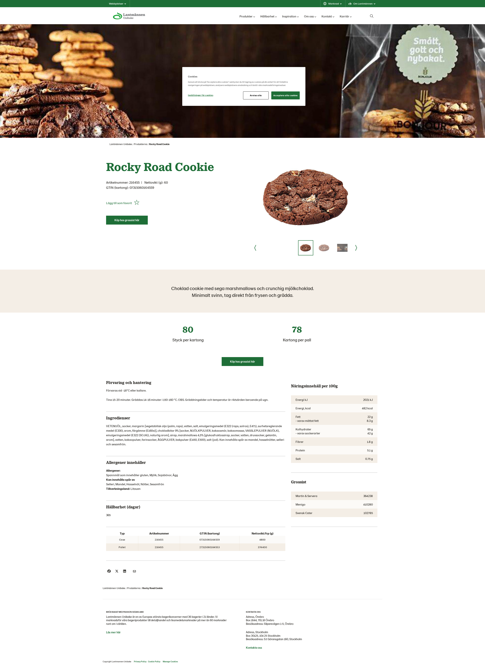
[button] (305, 247)
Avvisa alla (256, 95)
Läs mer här (113, 632)
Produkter (246, 16)
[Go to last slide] (255, 248)
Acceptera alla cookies (285, 95)
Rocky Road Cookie (159, 144)
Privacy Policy (140, 661)
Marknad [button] (333, 3)
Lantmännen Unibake (121, 144)
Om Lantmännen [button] (363, 3)
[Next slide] (356, 248)
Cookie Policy (154, 661)
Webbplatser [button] (116, 3)
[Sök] (372, 16)
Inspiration (289, 16)
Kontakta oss (254, 647)
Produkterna (140, 144)
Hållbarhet (267, 16)
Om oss (309, 16)
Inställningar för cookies (200, 95)
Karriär (344, 16)
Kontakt (327, 16)
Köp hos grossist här (126, 220)
